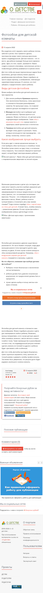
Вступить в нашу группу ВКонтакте (21, 303)
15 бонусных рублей (28, 292)
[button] (21, 289)
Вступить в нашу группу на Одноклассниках (22, 298)
